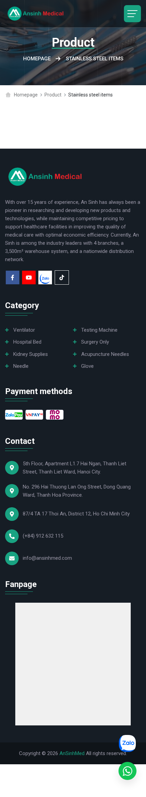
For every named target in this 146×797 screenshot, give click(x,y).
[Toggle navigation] (132, 13)
